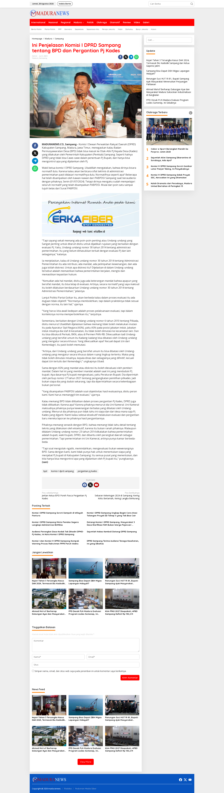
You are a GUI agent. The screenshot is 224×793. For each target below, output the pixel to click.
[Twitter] (90, 484)
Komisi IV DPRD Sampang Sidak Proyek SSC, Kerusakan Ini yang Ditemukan (170, 176)
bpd (45, 471)
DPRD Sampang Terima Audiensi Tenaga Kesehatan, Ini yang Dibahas (113, 542)
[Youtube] (96, 484)
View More (85, 761)
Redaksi (68, 788)
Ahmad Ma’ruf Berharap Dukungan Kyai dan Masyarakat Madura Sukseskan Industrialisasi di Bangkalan (49, 612)
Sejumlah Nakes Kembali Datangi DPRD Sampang (112, 531)
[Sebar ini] (120, 57)
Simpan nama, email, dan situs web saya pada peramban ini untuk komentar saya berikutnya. (80, 671)
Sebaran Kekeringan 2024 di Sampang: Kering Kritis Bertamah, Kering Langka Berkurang (117, 495)
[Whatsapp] (136, 57)
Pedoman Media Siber (85, 788)
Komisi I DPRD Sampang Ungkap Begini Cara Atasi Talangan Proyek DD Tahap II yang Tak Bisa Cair (112, 514)
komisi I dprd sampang (62, 471)
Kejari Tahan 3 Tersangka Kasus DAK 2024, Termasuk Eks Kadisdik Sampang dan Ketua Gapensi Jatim (48, 582)
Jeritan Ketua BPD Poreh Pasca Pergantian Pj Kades (64, 495)
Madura (35, 58)
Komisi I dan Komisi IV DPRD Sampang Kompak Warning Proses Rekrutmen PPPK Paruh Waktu (55, 542)
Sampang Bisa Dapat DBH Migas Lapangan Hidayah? (85, 582)
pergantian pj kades (87, 471)
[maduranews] (49, 13)
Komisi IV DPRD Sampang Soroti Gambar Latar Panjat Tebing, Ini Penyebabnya (171, 167)
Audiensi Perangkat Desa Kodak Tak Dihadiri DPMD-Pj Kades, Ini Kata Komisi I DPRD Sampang (58, 533)
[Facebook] (84, 484)
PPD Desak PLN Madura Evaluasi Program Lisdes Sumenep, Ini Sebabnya (85, 612)
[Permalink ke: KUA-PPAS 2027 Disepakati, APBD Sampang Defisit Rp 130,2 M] (122, 598)
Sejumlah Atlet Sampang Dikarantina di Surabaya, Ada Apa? (171, 159)
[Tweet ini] (125, 57)
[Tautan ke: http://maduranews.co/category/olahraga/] (190, 113)
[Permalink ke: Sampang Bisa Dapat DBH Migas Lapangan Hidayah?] (86, 568)
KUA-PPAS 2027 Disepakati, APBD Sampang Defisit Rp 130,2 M (121, 612)
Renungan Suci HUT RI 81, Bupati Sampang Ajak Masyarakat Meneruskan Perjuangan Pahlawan (121, 582)
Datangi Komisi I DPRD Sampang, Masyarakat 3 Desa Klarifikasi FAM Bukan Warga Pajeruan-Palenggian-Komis (111, 523)
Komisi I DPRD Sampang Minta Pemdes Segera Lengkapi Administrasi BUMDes (55, 523)
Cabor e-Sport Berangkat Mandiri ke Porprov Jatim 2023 (169, 150)
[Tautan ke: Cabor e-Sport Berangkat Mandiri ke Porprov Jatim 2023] (169, 131)
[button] (191, 3)
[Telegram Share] (131, 57)
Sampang (43, 58)
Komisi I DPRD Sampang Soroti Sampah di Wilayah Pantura (57, 514)
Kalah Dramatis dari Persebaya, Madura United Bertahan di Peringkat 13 (171, 184)
